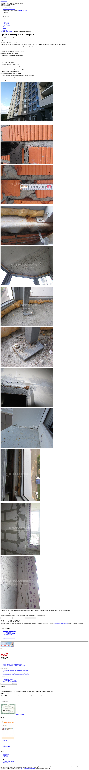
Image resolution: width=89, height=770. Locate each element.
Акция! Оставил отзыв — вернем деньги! (12, 664)
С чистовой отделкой (10, 633)
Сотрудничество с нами (8, 761)
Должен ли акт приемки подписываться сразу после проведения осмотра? (19, 671)
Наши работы (6, 756)
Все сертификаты (20, 714)
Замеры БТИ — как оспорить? (10, 681)
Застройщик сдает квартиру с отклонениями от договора (15, 673)
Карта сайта (5, 762)
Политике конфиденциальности (28, 768)
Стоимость (5, 755)
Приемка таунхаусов (7, 635)
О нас (4, 28)
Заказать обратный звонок (9, 9)
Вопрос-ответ (6, 26)
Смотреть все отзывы (5, 698)
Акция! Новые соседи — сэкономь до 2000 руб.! (14, 665)
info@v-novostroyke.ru (22, 10)
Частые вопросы (6, 25)
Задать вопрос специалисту (9, 638)
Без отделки (8, 632)
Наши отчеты (6, 23)
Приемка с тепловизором (8, 636)
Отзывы (5, 24)
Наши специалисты (7, 746)
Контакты (5, 748)
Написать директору (7, 763)
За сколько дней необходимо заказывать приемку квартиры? (16, 674)
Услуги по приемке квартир (9, 631)
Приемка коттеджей (7, 634)
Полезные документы (8, 679)
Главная (5, 21)
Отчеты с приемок (9, 31)
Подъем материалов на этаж (9, 680)
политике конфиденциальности (61, 623)
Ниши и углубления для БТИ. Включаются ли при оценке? (16, 670)
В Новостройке (4, 1)
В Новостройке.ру (11, 766)
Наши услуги (6, 22)
